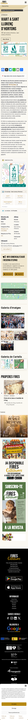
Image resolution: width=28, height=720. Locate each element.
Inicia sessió (9, 274)
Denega (14, 708)
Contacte (14, 608)
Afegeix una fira (14, 601)
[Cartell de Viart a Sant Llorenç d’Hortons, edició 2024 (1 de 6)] (20, 335)
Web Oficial (6, 39)
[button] (25, 686)
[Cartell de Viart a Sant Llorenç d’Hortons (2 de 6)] (7, 345)
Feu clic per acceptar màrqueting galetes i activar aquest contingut (14, 291)
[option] (14, 393)
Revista (14, 604)
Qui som (14, 606)
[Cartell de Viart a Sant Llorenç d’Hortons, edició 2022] (20, 364)
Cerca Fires (14, 599)
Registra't (20, 274)
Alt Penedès (12, 85)
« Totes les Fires (4, 6)
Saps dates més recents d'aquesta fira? (14, 76)
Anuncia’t (14, 602)
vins (2, 235)
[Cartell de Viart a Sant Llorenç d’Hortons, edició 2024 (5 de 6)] (7, 364)
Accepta (14, 704)
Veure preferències (14, 712)
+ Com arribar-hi (6, 249)
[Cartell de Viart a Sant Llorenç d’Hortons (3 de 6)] (7, 335)
